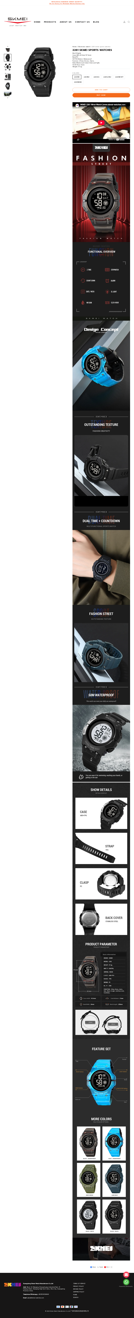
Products (50, 22)
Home (37, 22)
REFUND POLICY (78, 1289)
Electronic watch (84, 47)
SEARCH (75, 1297)
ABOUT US (66, 22)
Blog (96, 22)
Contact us (82, 22)
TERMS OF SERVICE (79, 1283)
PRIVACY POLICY (78, 1286)
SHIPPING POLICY (78, 1292)
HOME (75, 1295)
